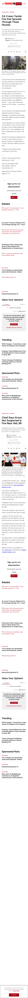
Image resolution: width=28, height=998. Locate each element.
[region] (14, 308)
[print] (25, 51)
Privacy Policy (16, 990)
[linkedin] (11, 51)
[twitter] (14, 51)
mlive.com (8, 550)
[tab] (6, 304)
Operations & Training (8, 12)
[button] (3, 4)
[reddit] (16, 51)
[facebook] (8, 51)
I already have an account (14, 327)
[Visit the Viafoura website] (22, 311)
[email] (19, 51)
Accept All (14, 994)
